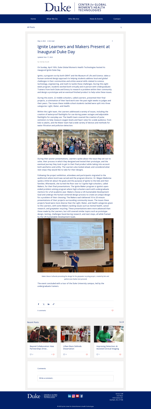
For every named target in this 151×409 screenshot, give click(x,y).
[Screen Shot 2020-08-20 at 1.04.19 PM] (73, 396)
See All (121, 322)
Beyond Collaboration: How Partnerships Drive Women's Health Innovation (42, 347)
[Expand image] (49, 142)
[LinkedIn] (69, 396)
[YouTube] (77, 396)
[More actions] (112, 41)
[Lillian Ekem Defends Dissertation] (75, 334)
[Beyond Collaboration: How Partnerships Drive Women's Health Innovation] (42, 334)
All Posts (31, 27)
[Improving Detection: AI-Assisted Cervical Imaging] (109, 334)
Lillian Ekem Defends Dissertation (72, 347)
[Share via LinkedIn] (49, 304)
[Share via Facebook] (38, 304)
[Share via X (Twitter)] (43, 304)
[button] (73, 19)
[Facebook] (81, 396)
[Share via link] (54, 304)
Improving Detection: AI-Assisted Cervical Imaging (107, 347)
